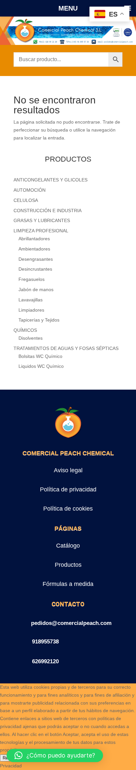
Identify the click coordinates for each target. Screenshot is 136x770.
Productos (68, 564)
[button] (55, 755)
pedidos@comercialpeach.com (71, 623)
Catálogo (68, 545)
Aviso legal (68, 470)
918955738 (45, 641)
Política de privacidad (68, 489)
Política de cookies (68, 508)
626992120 (45, 661)
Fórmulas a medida (68, 584)
